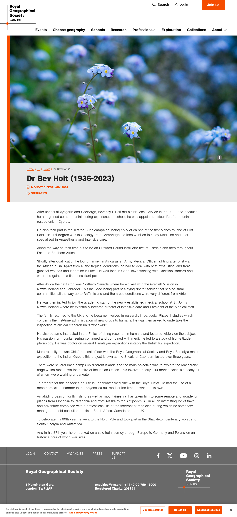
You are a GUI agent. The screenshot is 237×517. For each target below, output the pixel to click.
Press (97, 454)
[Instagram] (196, 455)
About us (219, 30)
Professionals (144, 30)
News (47, 169)
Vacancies (75, 454)
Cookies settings (153, 509)
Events (41, 30)
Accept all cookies (208, 509)
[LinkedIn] (209, 455)
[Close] (231, 510)
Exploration (171, 30)
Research (118, 30)
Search (163, 4)
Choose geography (69, 30)
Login (183, 4)
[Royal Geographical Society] (24, 18)
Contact (51, 454)
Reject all (180, 509)
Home (30, 169)
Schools (98, 30)
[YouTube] (183, 455)
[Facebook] (158, 455)
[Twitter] (169, 455)
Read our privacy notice (83, 512)
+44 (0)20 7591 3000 (140, 485)
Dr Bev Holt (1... (63, 169)
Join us (213, 5)
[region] (118, 510)
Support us (118, 455)
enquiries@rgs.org (108, 485)
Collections (196, 30)
